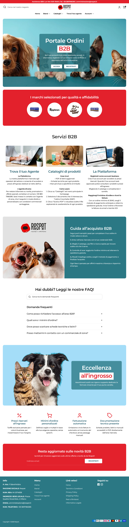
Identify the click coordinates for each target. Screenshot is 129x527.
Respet (16, 522)
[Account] (119, 7)
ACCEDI (56, 66)
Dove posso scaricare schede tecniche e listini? (51, 326)
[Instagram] (102, 484)
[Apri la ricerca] (5, 7)
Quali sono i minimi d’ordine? (42, 320)
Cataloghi (58, 14)
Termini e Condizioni (74, 489)
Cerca (68, 485)
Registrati (93, 461)
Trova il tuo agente (74, 14)
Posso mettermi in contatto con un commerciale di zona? (57, 333)
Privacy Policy (71, 492)
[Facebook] (98, 484)
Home (37, 14)
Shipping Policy (72, 496)
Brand (45, 14)
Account (88, 14)
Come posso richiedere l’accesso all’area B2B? (51, 313)
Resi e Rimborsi (72, 499)
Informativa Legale (73, 503)
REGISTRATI (71, 66)
